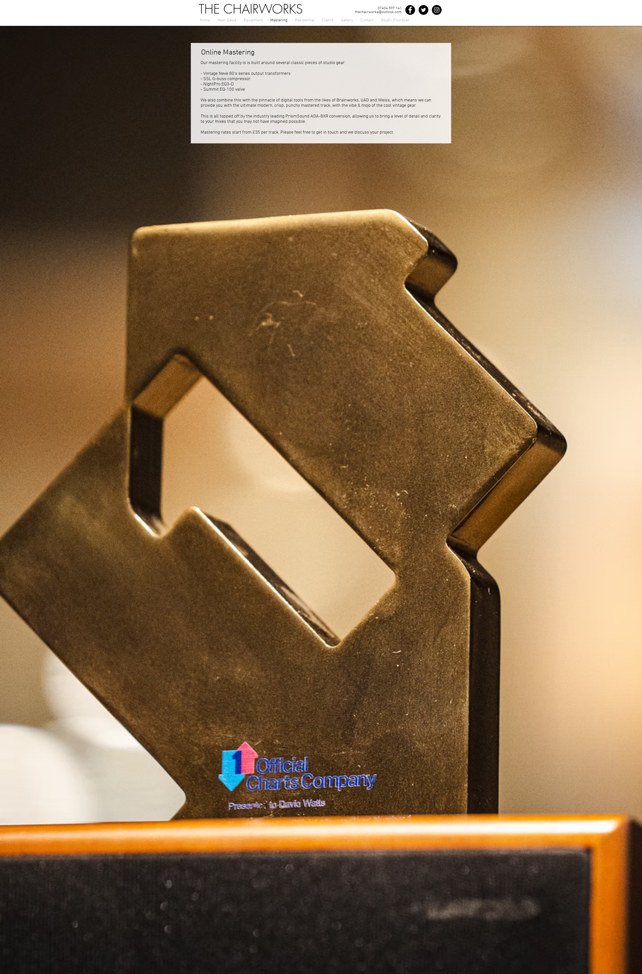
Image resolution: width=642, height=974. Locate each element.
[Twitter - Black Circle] (423, 10)
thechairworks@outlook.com (378, 12)
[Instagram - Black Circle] (437, 10)
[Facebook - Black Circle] (410, 10)
